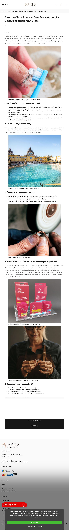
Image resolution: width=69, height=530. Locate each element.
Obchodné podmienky (8, 489)
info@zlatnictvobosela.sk (8, 504)
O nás (3, 484)
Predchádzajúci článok (34, 421)
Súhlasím (35, 522)
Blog (3, 486)
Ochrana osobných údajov (9, 491)
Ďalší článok (34, 426)
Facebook (3, 514)
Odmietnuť (39, 526)
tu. (37, 517)
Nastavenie (31, 526)
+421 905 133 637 (6, 508)
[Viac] (2, 4)
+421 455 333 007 (6, 506)
